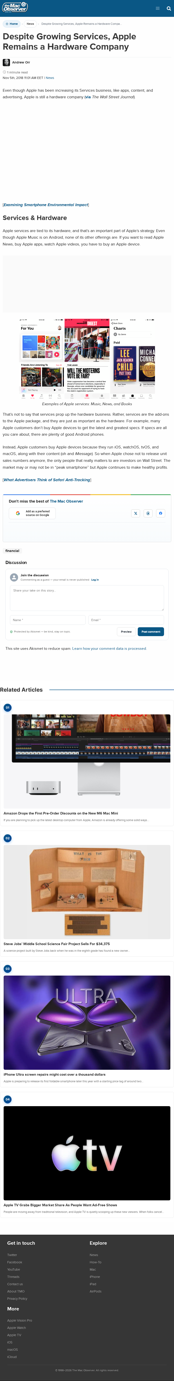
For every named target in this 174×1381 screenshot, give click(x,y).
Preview (126, 632)
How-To (96, 1262)
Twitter (12, 1254)
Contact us (15, 1283)
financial (12, 550)
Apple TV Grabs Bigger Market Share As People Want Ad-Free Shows (60, 1205)
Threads (13, 1276)
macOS (12, 1349)
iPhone (95, 1276)
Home (14, 24)
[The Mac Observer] (15, 8)
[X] (135, 513)
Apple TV (14, 1334)
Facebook (14, 1262)
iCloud (12, 1356)
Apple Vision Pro (19, 1320)
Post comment (151, 632)
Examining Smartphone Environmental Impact (46, 205)
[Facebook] (160, 513)
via (88, 97)
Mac (93, 1269)
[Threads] (148, 513)
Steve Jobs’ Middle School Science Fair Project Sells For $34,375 (57, 943)
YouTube (13, 1269)
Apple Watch (16, 1327)
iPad (93, 1283)
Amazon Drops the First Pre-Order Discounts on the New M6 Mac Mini (61, 813)
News (30, 24)
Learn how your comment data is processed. (109, 648)
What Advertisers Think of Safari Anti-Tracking (47, 480)
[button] (158, 8)
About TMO (15, 1291)
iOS (9, 1342)
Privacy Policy (17, 1298)
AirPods (96, 1291)
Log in (95, 580)
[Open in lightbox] (87, 397)
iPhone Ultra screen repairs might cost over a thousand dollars (55, 1074)
